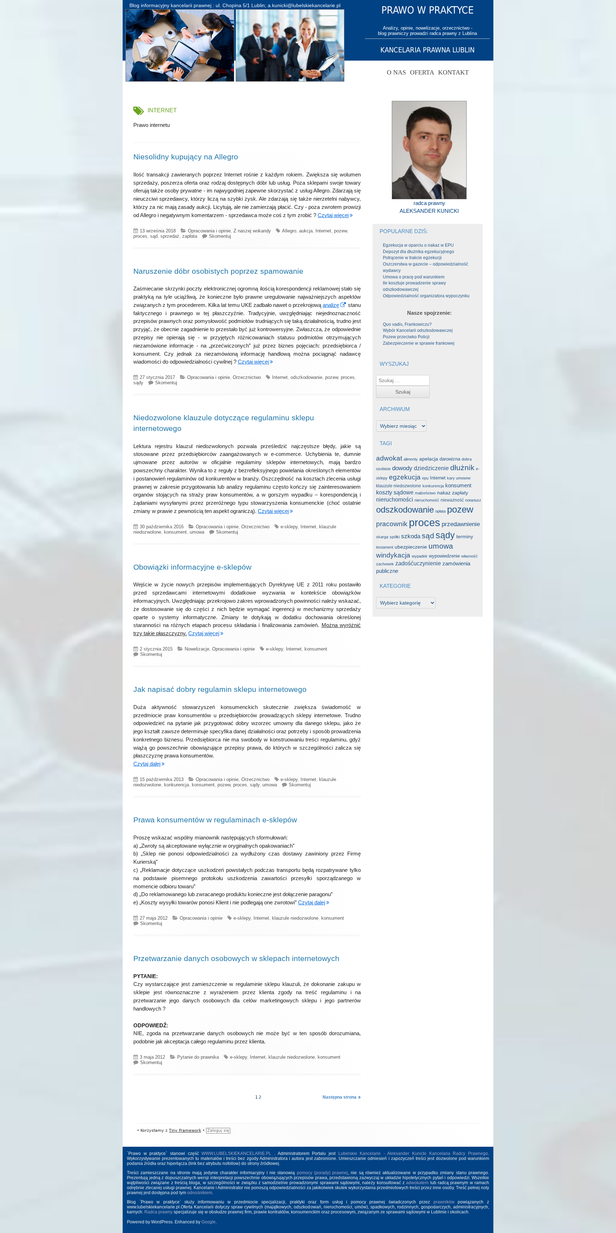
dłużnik (462, 467)
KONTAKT (453, 72)
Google (208, 1221)
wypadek (419, 556)
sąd (154, 236)
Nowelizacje (197, 649)
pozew (340, 230)
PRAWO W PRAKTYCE (427, 10)
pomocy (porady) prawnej (322, 1172)
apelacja (428, 459)
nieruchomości (394, 500)
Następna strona (339, 1097)
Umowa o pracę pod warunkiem (414, 276)
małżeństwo (425, 493)
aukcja (306, 230)
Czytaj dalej (146, 764)
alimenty (411, 459)
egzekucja (405, 477)
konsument (175, 532)
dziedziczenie (431, 468)
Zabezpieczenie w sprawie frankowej (419, 343)
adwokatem (417, 1182)
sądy (138, 382)
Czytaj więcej (333, 215)
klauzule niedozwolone (295, 918)
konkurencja (176, 784)
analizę (334, 305)
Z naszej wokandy (252, 230)
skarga (382, 537)
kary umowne (459, 478)
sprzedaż (169, 236)
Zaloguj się (218, 1130)
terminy (464, 536)
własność (469, 556)
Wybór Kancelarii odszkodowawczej (418, 330)
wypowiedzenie (444, 556)
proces (140, 236)
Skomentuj (220, 236)
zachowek (385, 564)
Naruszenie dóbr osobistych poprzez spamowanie (218, 271)
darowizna (450, 459)
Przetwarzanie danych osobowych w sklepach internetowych (236, 958)
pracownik (391, 524)
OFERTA (422, 72)
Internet (323, 230)
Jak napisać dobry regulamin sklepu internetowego (220, 689)
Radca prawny (158, 1211)
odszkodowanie (306, 377)
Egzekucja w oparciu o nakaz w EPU (418, 245)
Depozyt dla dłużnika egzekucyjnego (418, 251)
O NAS (396, 72)
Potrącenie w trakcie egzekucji (412, 257)
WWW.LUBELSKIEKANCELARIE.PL (237, 1153)
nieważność (452, 500)
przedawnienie (461, 524)
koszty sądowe (395, 492)
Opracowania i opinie (209, 230)
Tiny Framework (185, 1130)
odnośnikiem (199, 1192)
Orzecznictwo (247, 377)
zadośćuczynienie (418, 563)
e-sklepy (289, 526)
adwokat (389, 458)
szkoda (410, 536)
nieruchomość (427, 500)
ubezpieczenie (411, 547)
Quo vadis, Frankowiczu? (407, 324)
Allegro (289, 230)
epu (425, 478)
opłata (440, 511)
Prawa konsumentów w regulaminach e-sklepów (215, 820)
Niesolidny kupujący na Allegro (185, 157)
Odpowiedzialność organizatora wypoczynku (426, 295)
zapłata (189, 236)
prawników (444, 1201)
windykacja (393, 555)
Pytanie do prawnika (198, 1057)
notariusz (473, 500)
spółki (395, 537)
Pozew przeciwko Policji (406, 336)
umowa (197, 532)
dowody (402, 468)
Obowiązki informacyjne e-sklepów (192, 567)
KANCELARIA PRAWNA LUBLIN (427, 50)
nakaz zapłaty (452, 492)
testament (384, 547)
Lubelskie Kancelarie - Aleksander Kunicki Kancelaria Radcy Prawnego (413, 1153)
